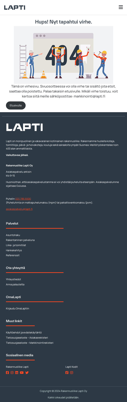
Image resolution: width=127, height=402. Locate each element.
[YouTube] (22, 372)
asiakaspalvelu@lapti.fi (19, 209)
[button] (16, 105)
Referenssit (13, 255)
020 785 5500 (23, 199)
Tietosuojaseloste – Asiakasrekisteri (27, 337)
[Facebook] (8, 372)
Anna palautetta (15, 284)
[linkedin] (17, 372)
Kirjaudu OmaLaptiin (17, 308)
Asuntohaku (13, 235)
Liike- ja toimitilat (16, 245)
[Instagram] (13, 372)
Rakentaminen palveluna (20, 240)
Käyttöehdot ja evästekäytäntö (24, 332)
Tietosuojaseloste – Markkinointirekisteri (29, 343)
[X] (27, 372)
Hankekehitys (14, 250)
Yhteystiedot (13, 279)
